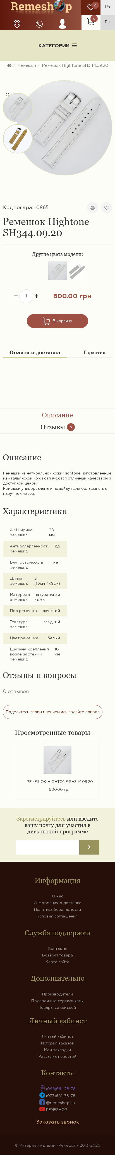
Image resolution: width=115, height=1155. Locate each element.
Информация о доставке (78, 65)
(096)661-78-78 (61, 1089)
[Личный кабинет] (62, 29)
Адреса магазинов (17, 24)
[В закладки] (106, 207)
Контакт (57, 74)
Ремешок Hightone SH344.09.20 (60, 782)
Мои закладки (57, 1050)
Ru (107, 22)
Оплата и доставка (34, 352)
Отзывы (56, 427)
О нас (57, 896)
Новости (26, 65)
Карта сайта (58, 962)
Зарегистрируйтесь (41, 818)
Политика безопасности (57, 910)
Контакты (57, 949)
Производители (57, 994)
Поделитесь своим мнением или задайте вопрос (52, 712)
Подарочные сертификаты (57, 1001)
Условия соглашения (57, 916)
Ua (107, 7)
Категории (54, 45)
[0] (90, 7)
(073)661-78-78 (61, 1096)
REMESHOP (57, 1110)
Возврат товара (57, 955)
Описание (57, 415)
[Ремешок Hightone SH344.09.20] (64, 127)
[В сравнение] (92, 207)
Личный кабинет (57, 1037)
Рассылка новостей (57, 1057)
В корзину (62, 321)
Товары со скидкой (57, 1008)
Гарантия (94, 352)
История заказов (57, 1043)
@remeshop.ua (60, 1103)
